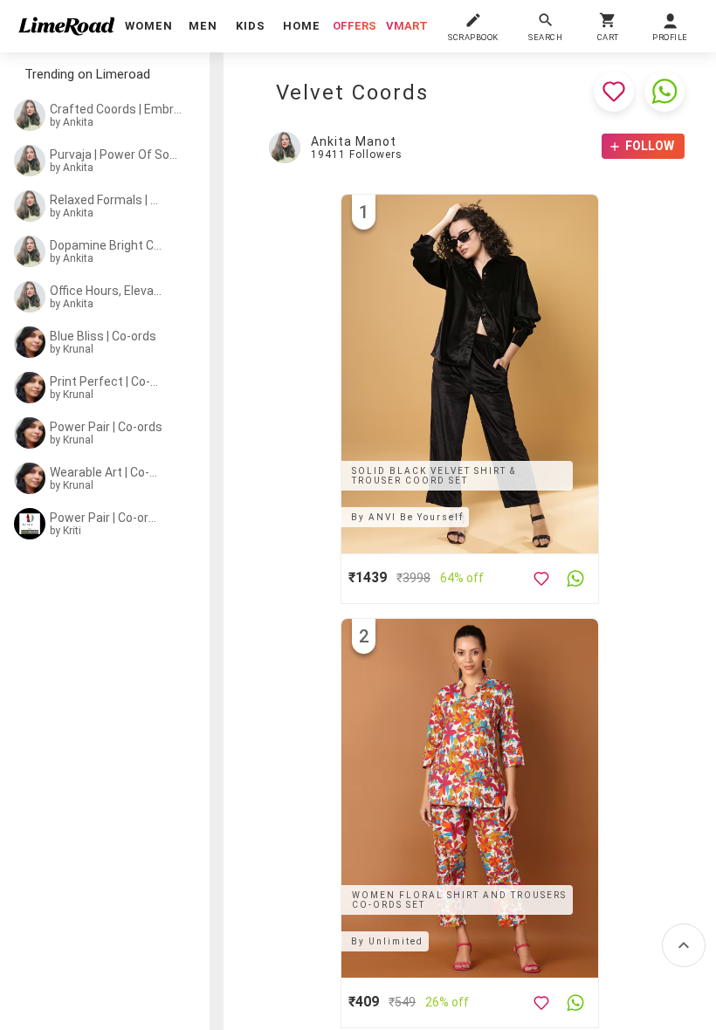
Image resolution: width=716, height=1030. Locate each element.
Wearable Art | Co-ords (106, 472)
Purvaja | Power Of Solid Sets (114, 154)
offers (354, 25)
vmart (407, 25)
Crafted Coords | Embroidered (116, 109)
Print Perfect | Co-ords (106, 381)
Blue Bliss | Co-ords (103, 336)
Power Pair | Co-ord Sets (106, 518)
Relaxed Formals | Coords (106, 200)
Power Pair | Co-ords (106, 427)
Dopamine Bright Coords (106, 245)
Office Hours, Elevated (106, 291)
